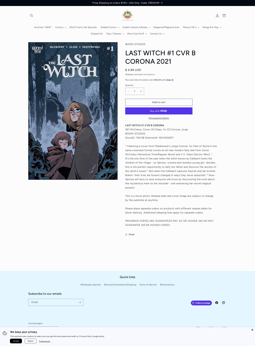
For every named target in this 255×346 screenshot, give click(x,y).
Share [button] (132, 234)
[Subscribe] (79, 302)
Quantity (129, 85)
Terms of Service (148, 284)
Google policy (98, 336)
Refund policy (167, 284)
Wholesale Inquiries (90, 284)
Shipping (129, 74)
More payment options (159, 118)
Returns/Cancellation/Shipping (120, 284)
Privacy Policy (85, 336)
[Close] (252, 329)
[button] (31, 15)
